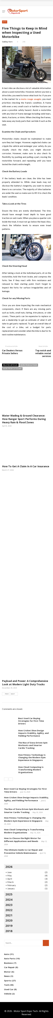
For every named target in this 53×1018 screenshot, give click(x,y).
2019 (9, 926)
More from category (12, 369)
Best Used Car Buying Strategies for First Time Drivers (31, 721)
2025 (9, 894)
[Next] (11, 779)
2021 (9, 915)
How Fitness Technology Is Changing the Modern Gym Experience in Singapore (32, 757)
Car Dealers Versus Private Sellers (12, 352)
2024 (9, 899)
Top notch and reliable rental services (43, 353)
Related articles (10, 365)
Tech (6, 984)
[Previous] (6, 779)
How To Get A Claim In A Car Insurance (25, 466)
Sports (7, 980)
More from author (28, 365)
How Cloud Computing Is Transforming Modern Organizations (30, 770)
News (7, 976)
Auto (5, 22)
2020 (9, 920)
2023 (9, 905)
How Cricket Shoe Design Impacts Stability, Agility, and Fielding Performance (33, 733)
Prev (7, 694)
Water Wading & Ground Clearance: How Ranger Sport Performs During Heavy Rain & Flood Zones (24, 419)
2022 (9, 910)
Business (8, 963)
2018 (9, 931)
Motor (7, 971)
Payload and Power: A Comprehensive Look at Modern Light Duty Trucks (25, 682)
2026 (9, 867)
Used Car (8, 989)
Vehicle (7, 993)
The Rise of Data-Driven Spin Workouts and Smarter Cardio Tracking (32, 745)
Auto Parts (9, 958)
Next (13, 694)
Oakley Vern (7, 41)
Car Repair (9, 967)
